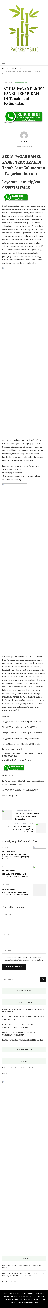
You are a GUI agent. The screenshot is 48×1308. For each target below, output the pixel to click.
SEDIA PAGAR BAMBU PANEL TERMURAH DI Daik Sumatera (15, 875)
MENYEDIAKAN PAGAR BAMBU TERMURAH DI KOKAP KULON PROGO (23, 1010)
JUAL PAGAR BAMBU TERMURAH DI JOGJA (19, 1068)
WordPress (33, 1302)
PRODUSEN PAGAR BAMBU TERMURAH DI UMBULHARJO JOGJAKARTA (18, 1033)
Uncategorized (21, 83)
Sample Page (7, 1074)
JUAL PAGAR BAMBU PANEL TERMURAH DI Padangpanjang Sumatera (15, 857)
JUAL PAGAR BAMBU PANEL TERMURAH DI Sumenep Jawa (15, 893)
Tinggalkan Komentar (24, 146)
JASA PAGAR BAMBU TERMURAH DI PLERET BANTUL (22, 1040)
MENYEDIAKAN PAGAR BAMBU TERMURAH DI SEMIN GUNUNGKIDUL (23, 1018)
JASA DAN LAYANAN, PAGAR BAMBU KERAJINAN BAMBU (21, 1266)
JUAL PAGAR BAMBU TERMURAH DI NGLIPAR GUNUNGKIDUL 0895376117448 (20, 1025)
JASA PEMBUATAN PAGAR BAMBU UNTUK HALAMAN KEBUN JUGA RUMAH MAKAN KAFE (23, 1275)
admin (24, 141)
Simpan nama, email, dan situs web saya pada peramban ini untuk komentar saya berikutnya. (24, 958)
